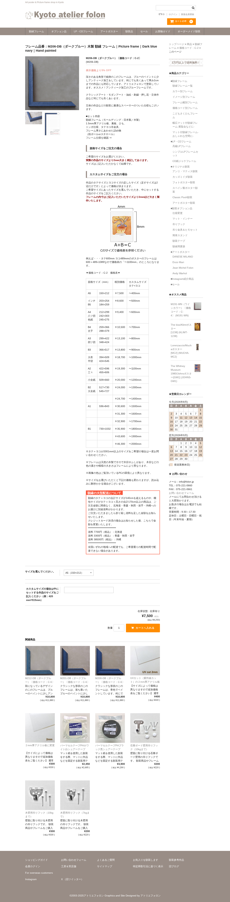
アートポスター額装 (183, 202)
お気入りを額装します (145, 859)
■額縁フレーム (179, 81)
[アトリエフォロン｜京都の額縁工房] (65, 16)
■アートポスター (180, 252)
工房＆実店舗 (68, 866)
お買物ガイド (162, 31)
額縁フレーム (36, 31)
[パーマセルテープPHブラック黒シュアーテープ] (110, 728)
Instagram (31, 879)
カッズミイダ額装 (182, 176)
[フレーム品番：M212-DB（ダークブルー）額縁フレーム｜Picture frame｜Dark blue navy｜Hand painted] (40, 661)
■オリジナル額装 (180, 166)
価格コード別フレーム (185, 108)
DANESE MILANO (182, 256)
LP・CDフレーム (83, 31)
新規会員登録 (187, 14)
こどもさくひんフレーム (185, 115)
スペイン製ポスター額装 (185, 189)
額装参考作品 (176, 859)
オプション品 (58, 31)
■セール (175, 284)
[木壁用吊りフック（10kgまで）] (40, 795)
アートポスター (109, 31)
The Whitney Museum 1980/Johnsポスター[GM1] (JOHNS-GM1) (181, 373)
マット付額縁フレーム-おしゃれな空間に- (185, 134)
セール (144, 31)
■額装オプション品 (181, 208)
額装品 (129, 31)
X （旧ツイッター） (72, 879)
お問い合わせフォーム (181, 493)
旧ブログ (174, 866)
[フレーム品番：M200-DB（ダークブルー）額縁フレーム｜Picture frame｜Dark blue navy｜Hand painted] (110, 661)
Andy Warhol (179, 273)
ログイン (173, 14)
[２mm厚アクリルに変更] (40, 728)
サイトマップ (104, 866)
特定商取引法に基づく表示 (148, 866)
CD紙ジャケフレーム (184, 161)
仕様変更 (177, 213)
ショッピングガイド (36, 859)
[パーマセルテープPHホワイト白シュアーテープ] (75, 728)
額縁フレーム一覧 (182, 85)
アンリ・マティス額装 (185, 171)
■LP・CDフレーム (181, 141)
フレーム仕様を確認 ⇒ (99, 137)
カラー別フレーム (182, 91)
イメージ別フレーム (183, 96)
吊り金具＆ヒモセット (185, 229)
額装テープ (178, 240)
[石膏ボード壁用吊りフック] (145, 728)
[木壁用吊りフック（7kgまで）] (75, 795)
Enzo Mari (178, 262)
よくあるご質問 (106, 859)
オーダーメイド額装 (189, 31)
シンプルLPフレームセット (185, 153)
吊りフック (178, 224)
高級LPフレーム (181, 146)
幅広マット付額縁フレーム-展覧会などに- (185, 124)
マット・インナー (182, 218)
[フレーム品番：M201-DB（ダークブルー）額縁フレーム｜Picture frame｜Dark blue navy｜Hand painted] (75, 661)
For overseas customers (39, 872)
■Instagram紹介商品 (182, 278)
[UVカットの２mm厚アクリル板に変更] (145, 660)
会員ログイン (32, 866)
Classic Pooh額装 (182, 197)
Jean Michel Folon (182, 267)
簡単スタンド (180, 235)
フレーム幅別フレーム (185, 102)
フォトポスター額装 (183, 182)
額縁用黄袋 (178, 246)
